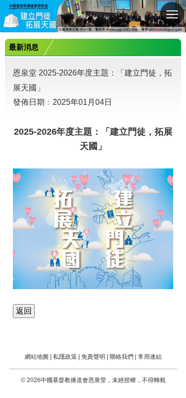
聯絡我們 (121, 356)
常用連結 (150, 356)
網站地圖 (37, 356)
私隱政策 (65, 356)
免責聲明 (93, 356)
